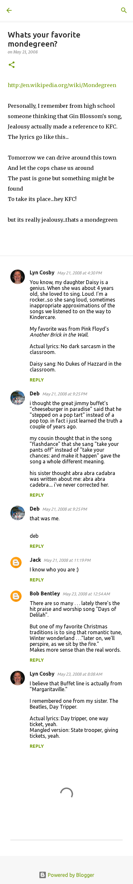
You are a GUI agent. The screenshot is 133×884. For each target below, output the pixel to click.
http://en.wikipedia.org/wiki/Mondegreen (62, 85)
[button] (11, 65)
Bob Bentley (45, 593)
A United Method (38, 10)
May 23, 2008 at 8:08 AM (79, 674)
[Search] (124, 10)
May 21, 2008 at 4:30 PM (79, 273)
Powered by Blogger (70, 875)
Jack (35, 560)
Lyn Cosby (42, 272)
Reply (37, 379)
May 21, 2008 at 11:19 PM (67, 560)
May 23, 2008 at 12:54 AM (86, 593)
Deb (35, 393)
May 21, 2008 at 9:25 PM (64, 394)
